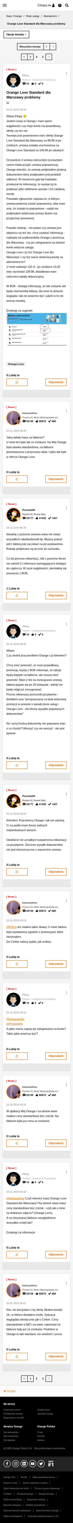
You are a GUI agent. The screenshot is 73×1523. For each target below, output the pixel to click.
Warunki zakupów (12, 1505)
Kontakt (40, 1436)
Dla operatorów (11, 1432)
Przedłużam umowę (13, 1413)
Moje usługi (32, 16)
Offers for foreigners (13, 1516)
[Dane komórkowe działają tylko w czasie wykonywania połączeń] (53, 46)
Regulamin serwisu (36, 1499)
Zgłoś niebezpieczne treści (16, 1488)
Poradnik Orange (25, 1494)
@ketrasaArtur (15, 1019)
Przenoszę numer (12, 1410)
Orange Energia (46, 1494)
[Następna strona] (49, 57)
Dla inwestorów (11, 1436)
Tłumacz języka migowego (47, 1488)
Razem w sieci (11, 1483)
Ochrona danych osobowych (17, 1510)
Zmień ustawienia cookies (35, 1483)
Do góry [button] (11, 1390)
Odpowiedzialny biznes (43, 1477)
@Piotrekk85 (14, 1023)
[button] (66, 73)
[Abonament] (30, 46)
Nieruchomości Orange (47, 1510)
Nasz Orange (14, 16)
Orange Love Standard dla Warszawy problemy (28, 95)
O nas (40, 1432)
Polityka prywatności (36, 1505)
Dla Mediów (9, 1440)
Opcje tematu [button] (15, 34)
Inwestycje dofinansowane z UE (43, 1516)
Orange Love (16, 364)
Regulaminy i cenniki (14, 1418)
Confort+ (8, 1494)
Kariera (40, 1440)
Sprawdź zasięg (45, 1413)
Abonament (50, 16)
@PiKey (11, 927)
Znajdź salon (44, 1410)
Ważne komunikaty (13, 1499)
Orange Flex (9, 1477)
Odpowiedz (56, 382)
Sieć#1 (24, 1477)
